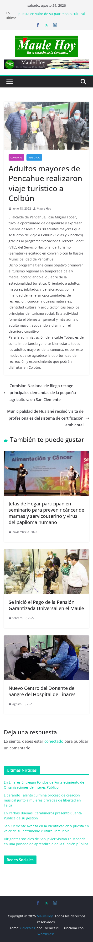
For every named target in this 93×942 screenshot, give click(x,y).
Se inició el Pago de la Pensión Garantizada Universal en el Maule (46, 605)
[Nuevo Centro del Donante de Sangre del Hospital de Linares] (46, 638)
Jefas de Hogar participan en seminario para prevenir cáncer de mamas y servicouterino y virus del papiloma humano (46, 512)
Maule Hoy (44, 208)
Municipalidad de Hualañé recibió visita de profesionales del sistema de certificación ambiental (45, 418)
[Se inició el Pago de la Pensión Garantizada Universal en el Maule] (46, 552)
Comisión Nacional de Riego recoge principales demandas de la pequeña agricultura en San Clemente (43, 392)
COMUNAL (16, 157)
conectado (53, 741)
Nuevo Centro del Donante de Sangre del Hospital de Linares (42, 691)
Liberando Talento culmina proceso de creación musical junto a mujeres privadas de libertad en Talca (42, 800)
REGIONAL (34, 157)
